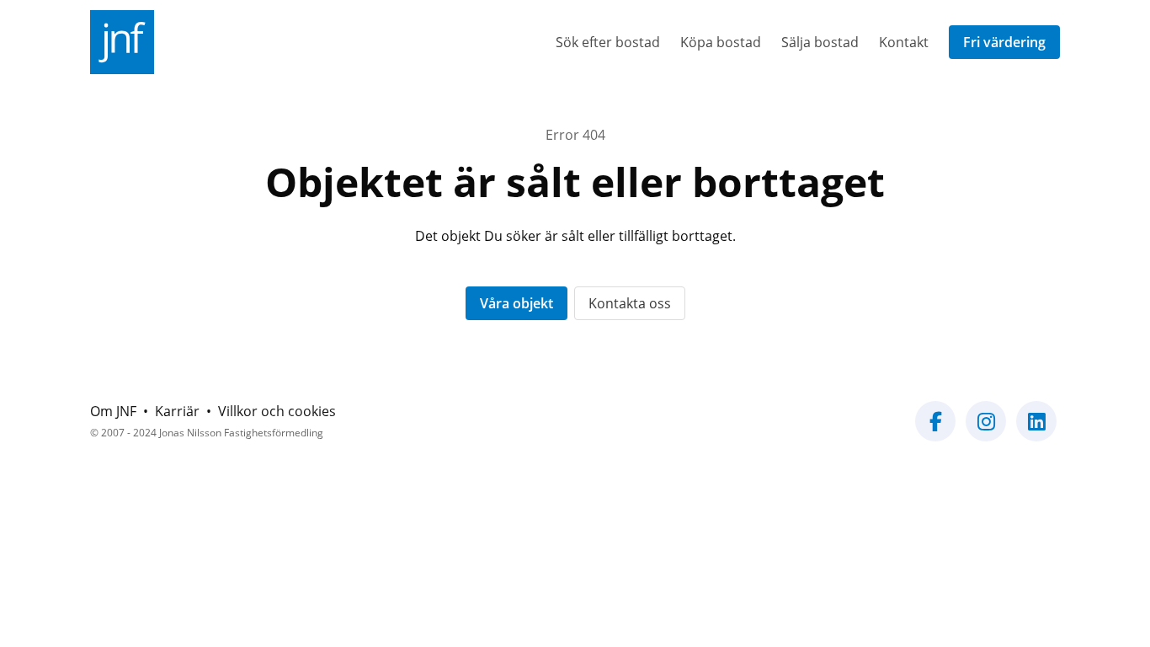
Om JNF (113, 411)
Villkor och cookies (277, 411)
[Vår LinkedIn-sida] (1036, 431)
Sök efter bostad (608, 42)
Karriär (177, 411)
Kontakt (904, 42)
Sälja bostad (820, 42)
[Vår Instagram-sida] (986, 431)
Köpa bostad (720, 42)
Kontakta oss (629, 303)
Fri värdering (1004, 42)
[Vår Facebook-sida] (935, 431)
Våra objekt (516, 303)
